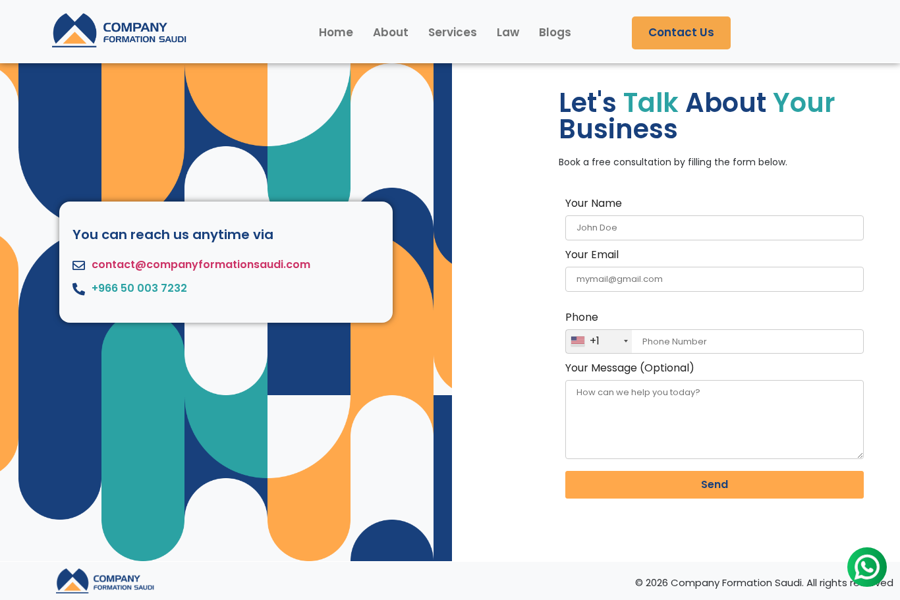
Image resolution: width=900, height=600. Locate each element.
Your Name (593, 204)
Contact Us (681, 32)
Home (336, 32)
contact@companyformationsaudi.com (201, 264)
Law (508, 32)
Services (452, 32)
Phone (582, 330)
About (390, 32)
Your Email (592, 256)
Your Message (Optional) (629, 369)
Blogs (555, 32)
